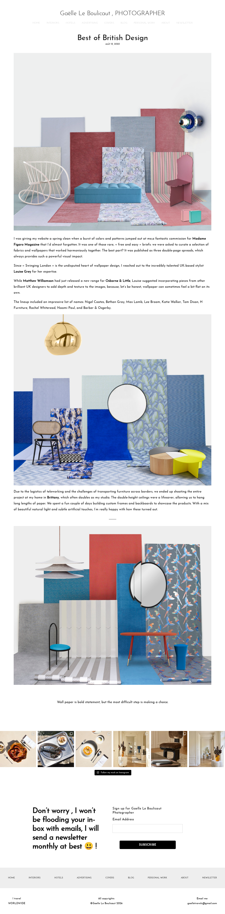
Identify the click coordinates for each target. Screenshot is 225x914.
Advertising (90, 23)
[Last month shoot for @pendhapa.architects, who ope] (207, 749)
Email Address (123, 819)
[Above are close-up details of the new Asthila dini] (169, 749)
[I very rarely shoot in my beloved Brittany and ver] (56, 749)
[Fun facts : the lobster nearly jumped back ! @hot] (18, 749)
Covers (109, 23)
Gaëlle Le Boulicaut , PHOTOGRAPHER (112, 13)
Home (36, 23)
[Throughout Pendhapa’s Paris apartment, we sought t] (131, 749)
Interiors (53, 23)
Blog (124, 23)
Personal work (144, 23)
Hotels (70, 23)
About (165, 23)
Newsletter (184, 23)
